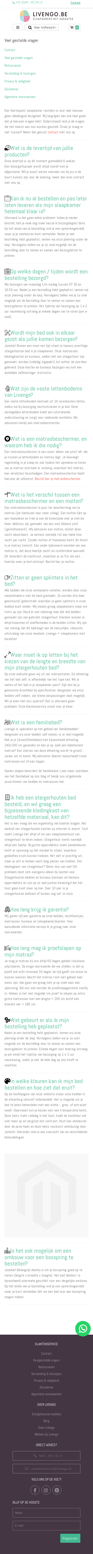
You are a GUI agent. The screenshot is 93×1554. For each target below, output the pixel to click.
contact (53, 132)
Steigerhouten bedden (46, 1414)
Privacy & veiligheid (17, 81)
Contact (10, 50)
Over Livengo (46, 1427)
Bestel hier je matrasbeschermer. (58, 478)
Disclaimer (12, 89)
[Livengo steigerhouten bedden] (46, 16)
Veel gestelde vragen (19, 57)
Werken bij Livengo (46, 1434)
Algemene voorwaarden (20, 96)
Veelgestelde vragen (46, 1360)
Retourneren (13, 65)
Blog (46, 1421)
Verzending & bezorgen (20, 73)
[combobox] (42, 27)
